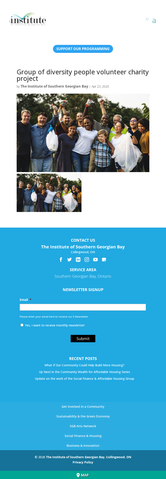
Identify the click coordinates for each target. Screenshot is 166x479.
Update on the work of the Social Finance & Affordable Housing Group (84, 378)
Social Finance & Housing (83, 436)
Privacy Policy (83, 462)
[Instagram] (87, 259)
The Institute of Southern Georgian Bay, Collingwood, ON (88, 457)
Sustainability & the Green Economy (83, 416)
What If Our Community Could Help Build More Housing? (84, 365)
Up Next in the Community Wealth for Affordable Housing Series (84, 372)
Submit (83, 338)
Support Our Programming (83, 48)
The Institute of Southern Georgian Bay (54, 86)
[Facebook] (61, 259)
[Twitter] (69, 259)
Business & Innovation (83, 445)
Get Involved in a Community (83, 406)
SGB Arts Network (83, 426)
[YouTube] (95, 259)
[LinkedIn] (78, 259)
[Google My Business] (104, 259)
